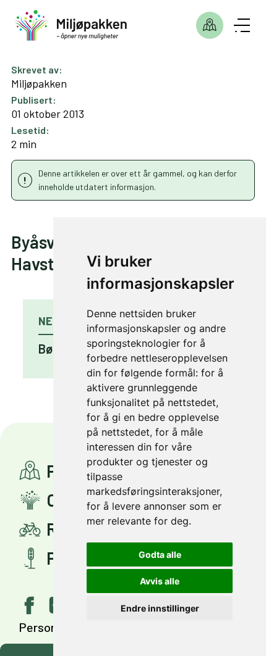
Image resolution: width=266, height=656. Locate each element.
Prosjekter (209, 25)
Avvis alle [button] (159, 581)
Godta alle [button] (160, 554)
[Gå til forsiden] (71, 25)
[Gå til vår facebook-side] (30, 605)
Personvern (49, 627)
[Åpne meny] (242, 25)
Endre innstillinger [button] (160, 608)
